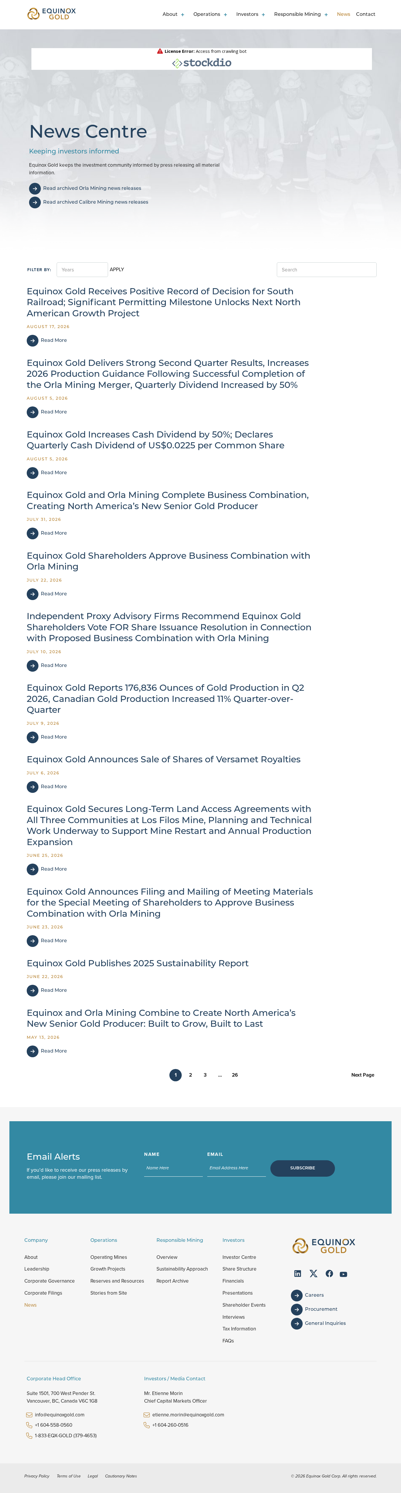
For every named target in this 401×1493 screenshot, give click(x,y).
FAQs (228, 1341)
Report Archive (172, 1281)
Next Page (362, 1075)
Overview (166, 1257)
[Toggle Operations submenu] (226, 15)
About (170, 14)
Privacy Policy (36, 1476)
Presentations (238, 1293)
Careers (314, 1295)
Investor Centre (239, 1257)
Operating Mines (108, 1257)
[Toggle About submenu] (184, 15)
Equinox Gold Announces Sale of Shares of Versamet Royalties (164, 760)
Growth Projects (107, 1269)
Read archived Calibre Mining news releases (95, 202)
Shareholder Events (244, 1305)
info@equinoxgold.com (60, 1414)
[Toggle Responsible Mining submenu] (327, 15)
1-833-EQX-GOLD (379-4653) (66, 1435)
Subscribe (302, 1168)
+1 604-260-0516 (170, 1425)
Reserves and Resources (117, 1281)
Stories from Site (108, 1293)
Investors (247, 14)
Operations (206, 14)
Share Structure (240, 1269)
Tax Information (239, 1328)
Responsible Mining (297, 14)
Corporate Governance (49, 1281)
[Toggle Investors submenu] (264, 15)
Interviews (234, 1317)
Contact (365, 14)
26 (235, 1075)
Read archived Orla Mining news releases (92, 188)
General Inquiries (325, 1323)
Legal (93, 1476)
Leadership (36, 1269)
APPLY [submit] (117, 269)
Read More (54, 340)
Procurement (321, 1309)
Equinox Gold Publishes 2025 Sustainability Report (138, 964)
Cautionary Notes (121, 1476)
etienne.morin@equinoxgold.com (188, 1414)
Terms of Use (69, 1476)
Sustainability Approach (182, 1269)
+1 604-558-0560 (53, 1425)
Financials (233, 1281)
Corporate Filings (43, 1293)
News (343, 14)
